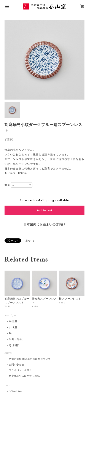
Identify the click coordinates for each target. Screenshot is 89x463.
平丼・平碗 (16, 339)
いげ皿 (13, 327)
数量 (7, 185)
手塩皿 (13, 321)
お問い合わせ (16, 364)
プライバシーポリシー (22, 370)
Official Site (15, 391)
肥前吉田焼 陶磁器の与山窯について (30, 359)
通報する (30, 240)
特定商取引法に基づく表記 (24, 375)
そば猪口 (14, 345)
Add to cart (44, 210)
